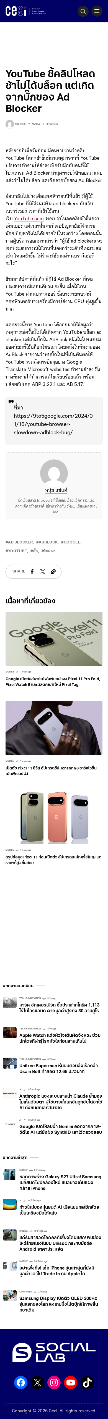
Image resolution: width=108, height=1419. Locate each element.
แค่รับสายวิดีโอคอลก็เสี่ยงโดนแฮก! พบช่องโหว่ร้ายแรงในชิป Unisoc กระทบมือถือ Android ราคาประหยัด (60, 1244)
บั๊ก (35, 551)
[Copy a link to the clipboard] (53, 571)
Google (72, 542)
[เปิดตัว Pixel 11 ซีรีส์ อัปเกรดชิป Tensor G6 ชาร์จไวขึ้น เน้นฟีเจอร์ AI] (54, 728)
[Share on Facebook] (32, 571)
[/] (96, 11)
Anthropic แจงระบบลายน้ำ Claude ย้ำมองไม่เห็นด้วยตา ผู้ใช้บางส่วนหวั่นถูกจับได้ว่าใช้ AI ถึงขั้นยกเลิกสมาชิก (60, 1102)
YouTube (17, 551)
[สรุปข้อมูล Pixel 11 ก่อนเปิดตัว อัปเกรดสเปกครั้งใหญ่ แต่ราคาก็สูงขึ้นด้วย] (54, 817)
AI (20, 1090)
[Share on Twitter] (42, 571)
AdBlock (48, 542)
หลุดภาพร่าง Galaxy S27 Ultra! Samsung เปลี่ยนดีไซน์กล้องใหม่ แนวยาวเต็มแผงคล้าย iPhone (60, 1183)
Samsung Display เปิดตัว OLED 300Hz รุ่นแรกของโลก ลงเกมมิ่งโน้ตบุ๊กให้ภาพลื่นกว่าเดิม (58, 1305)
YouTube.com (29, 219)
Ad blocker (20, 542)
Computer (25, 1292)
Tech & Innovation (30, 998)
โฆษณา (50, 551)
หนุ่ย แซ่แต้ (56, 490)
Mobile (36, 124)
